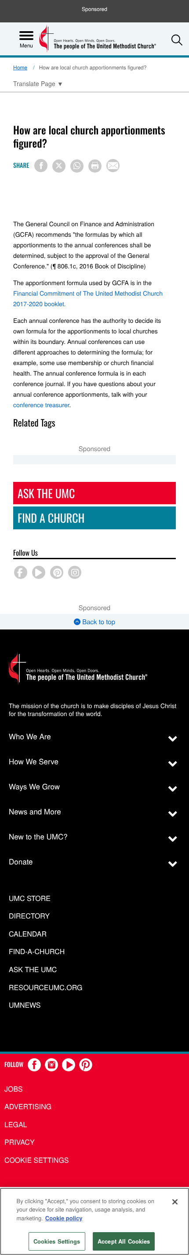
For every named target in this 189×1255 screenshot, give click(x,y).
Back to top (97, 621)
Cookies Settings (56, 1241)
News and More (35, 811)
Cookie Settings (36, 1160)
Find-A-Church (37, 951)
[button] (176, 39)
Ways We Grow (34, 786)
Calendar (28, 934)
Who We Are (30, 736)
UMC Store (30, 898)
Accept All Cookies (124, 1241)
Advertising (27, 1106)
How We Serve (33, 761)
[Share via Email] (113, 165)
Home (20, 67)
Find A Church (51, 517)
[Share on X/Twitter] (58, 166)
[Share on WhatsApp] (77, 166)
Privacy (19, 1142)
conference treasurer (41, 404)
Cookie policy (64, 1218)
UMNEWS (24, 1005)
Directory (29, 916)
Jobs (13, 1089)
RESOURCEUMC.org (46, 987)
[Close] (175, 1202)
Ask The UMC (46, 493)
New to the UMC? (38, 836)
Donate (21, 861)
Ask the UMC (33, 969)
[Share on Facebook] (40, 165)
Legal (15, 1124)
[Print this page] (95, 166)
